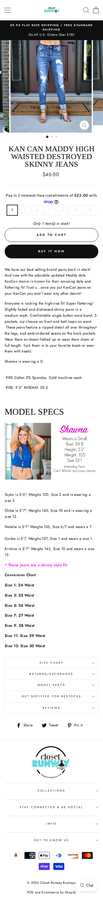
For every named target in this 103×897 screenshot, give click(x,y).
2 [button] (52, 137)
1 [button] (47, 137)
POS (30, 892)
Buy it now (51, 251)
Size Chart (51, 663)
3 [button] (56, 137)
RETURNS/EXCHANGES (51, 674)
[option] (51, 30)
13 (90, 210)
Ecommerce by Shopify (58, 892)
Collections (52, 791)
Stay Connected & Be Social (51, 807)
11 (75, 210)
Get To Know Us (51, 840)
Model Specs (52, 685)
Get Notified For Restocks (52, 696)
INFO (51, 824)
